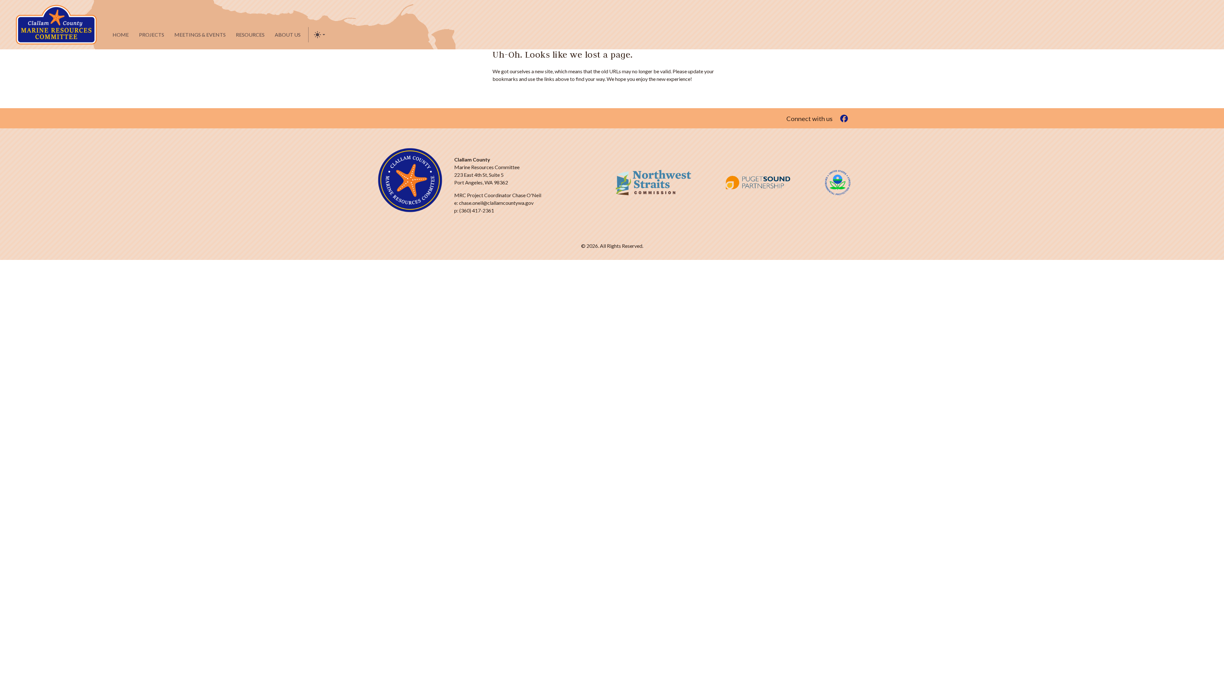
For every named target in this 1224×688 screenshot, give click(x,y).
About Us (288, 35)
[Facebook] (844, 118)
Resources (250, 35)
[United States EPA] (837, 182)
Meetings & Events (200, 35)
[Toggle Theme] (319, 34)
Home (121, 35)
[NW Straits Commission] (653, 182)
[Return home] (56, 24)
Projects (151, 35)
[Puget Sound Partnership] (758, 182)
